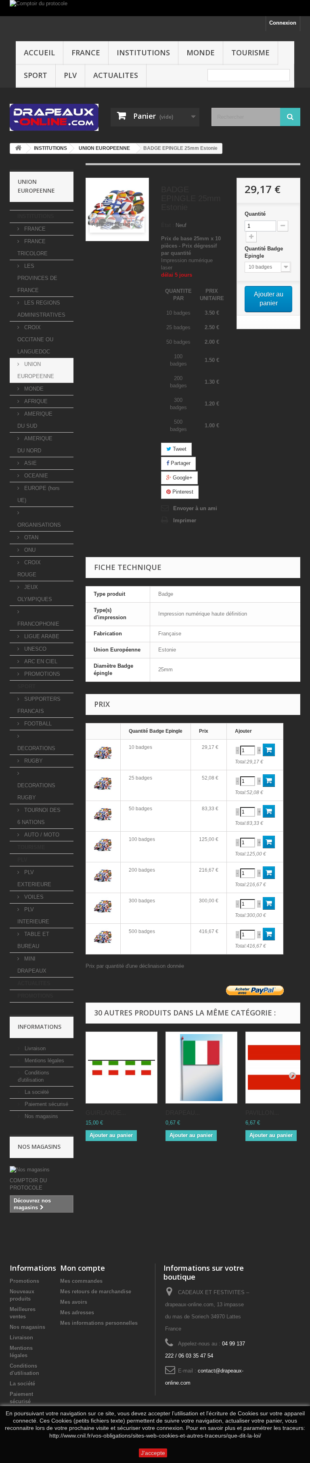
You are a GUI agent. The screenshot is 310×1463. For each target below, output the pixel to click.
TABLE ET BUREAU (33, 940)
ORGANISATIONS (39, 525)
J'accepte (153, 1453)
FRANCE (85, 52)
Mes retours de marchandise (95, 1292)
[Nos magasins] (41, 1169)
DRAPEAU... (182, 1112)
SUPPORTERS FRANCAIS (39, 705)
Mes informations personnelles (99, 1323)
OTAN (30, 537)
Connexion (282, 23)
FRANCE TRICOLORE (32, 247)
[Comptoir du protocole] (155, 8)
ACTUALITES (115, 75)
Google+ (182, 478)
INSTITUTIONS (143, 52)
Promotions (24, 1281)
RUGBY (33, 761)
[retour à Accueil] (18, 148)
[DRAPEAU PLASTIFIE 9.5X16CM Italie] (201, 1068)
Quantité (255, 214)
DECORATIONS (36, 748)
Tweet (178, 449)
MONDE (200, 52)
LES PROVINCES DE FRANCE (37, 278)
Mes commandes (81, 1281)
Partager (180, 463)
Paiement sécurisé (45, 1104)
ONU (29, 550)
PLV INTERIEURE (33, 915)
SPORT (35, 75)
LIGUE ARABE (41, 636)
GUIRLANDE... (106, 1112)
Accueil (39, 52)
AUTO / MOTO (41, 835)
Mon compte (82, 1268)
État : (167, 225)
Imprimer (184, 520)
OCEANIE (35, 476)
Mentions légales (43, 1060)
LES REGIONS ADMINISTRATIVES (41, 309)
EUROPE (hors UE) (38, 494)
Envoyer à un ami (195, 508)
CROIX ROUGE (29, 568)
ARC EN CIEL (40, 661)
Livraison (34, 1048)
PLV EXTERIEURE (34, 878)
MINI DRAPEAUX (31, 965)
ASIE (30, 463)
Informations (39, 1026)
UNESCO (34, 649)
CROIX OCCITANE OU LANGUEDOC (35, 339)
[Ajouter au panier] (269, 750)
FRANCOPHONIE (38, 624)
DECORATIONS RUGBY (36, 791)
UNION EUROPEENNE (35, 370)
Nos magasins (40, 1116)
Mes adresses (77, 1313)
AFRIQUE (35, 401)
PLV (70, 75)
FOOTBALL (37, 724)
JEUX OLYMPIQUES (34, 593)
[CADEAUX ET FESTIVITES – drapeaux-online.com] (54, 117)
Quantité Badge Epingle (264, 252)
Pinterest (182, 492)
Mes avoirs (73, 1302)
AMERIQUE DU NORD (34, 444)
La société (36, 1092)
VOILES (33, 897)
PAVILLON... (262, 1112)
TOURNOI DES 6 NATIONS (39, 816)
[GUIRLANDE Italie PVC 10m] (121, 1068)
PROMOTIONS (41, 674)
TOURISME (250, 52)
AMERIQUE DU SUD (34, 420)
